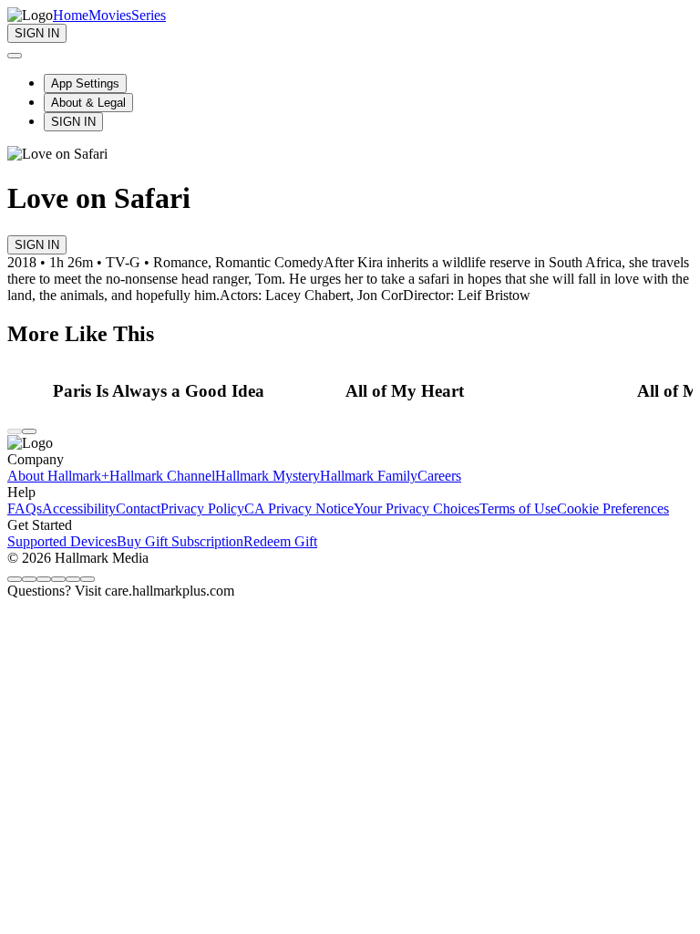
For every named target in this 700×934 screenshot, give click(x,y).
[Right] (29, 431)
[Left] (14, 431)
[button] (194, 391)
